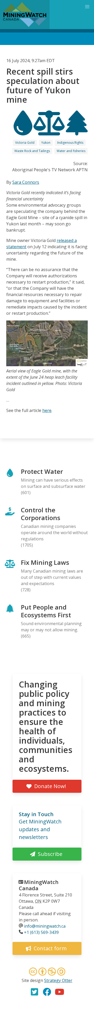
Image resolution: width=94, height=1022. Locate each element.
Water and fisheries (71, 151)
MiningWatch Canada (38, 885)
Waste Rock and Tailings (32, 151)
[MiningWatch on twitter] (34, 992)
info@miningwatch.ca (45, 926)
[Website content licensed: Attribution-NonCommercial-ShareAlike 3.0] (47, 972)
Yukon (45, 142)
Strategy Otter (58, 980)
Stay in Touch (36, 814)
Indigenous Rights (70, 142)
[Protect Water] (23, 131)
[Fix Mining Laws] (49, 131)
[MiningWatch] (25, 14)
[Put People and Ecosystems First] (77, 131)
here (46, 410)
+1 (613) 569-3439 (41, 932)
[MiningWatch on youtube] (59, 992)
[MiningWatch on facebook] (47, 992)
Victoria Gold (24, 142)
